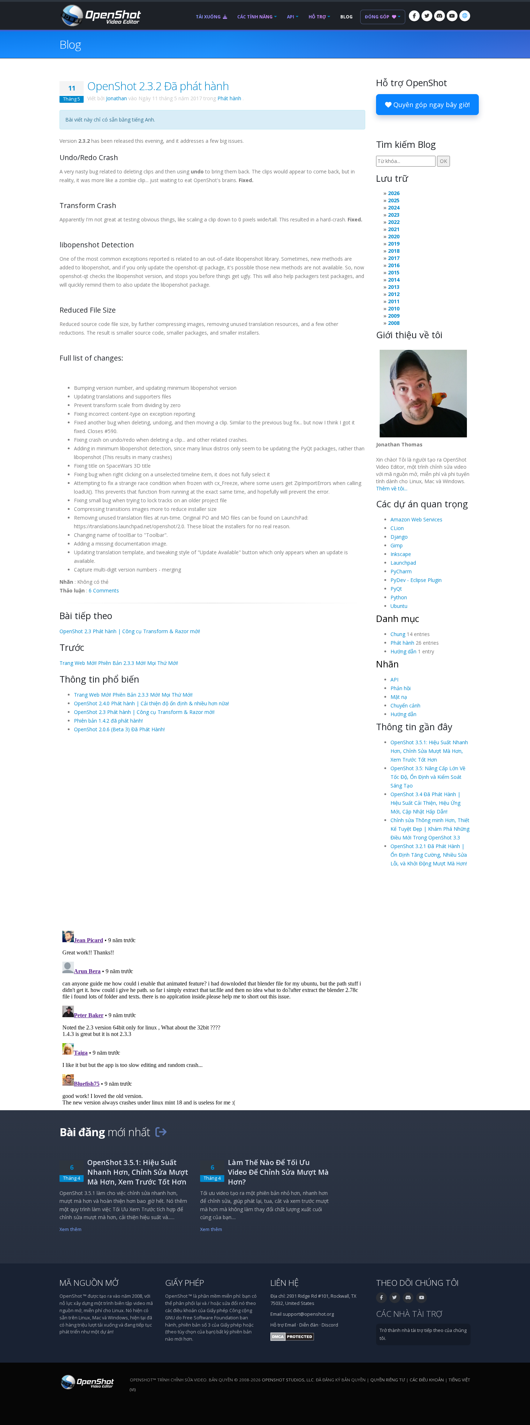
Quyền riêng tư (387, 1379)
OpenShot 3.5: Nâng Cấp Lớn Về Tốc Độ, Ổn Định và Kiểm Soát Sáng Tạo (427, 777)
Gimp (396, 545)
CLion (397, 528)
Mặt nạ (398, 696)
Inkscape (400, 554)
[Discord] (439, 15)
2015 (393, 272)
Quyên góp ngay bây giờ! (431, 104)
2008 (393, 322)
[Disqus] (212, 831)
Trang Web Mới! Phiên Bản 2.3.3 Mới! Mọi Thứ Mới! (118, 662)
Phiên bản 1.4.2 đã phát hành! (108, 720)
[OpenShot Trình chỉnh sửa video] (86, 1382)
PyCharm (401, 571)
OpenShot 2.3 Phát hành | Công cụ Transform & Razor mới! (129, 631)
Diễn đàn (308, 1325)
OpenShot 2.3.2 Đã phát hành (158, 85)
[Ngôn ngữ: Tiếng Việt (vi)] (464, 15)
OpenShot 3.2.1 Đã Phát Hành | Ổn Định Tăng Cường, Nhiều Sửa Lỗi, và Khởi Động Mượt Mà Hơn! (428, 855)
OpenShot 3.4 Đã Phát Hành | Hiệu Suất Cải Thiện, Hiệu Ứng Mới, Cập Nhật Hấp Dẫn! (425, 803)
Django (399, 536)
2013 (393, 286)
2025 (393, 200)
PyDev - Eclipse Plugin (416, 580)
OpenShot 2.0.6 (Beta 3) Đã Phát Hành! (119, 729)
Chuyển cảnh (405, 705)
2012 (393, 294)
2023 (393, 214)
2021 (393, 229)
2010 (393, 308)
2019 (393, 243)
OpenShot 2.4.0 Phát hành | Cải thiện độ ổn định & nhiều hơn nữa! (151, 703)
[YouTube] (452, 15)
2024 (393, 207)
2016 (393, 265)
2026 (393, 193)
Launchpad (403, 562)
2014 (393, 279)
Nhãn (387, 664)
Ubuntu (398, 606)
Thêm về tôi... (391, 488)
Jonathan (116, 98)
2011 (393, 301)
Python (398, 597)
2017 (393, 258)
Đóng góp (377, 17)
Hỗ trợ (317, 17)
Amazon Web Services (416, 519)
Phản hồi (400, 688)
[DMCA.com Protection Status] (292, 1336)
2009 (393, 315)
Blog (346, 17)
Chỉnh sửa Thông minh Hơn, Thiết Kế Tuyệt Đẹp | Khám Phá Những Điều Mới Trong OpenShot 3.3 (429, 829)
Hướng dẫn (403, 651)
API (290, 17)
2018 (393, 250)
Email (290, 1325)
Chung (397, 634)
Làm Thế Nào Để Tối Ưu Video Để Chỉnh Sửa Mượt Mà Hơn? (278, 1172)
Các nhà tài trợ (409, 1313)
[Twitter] (426, 15)
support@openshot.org (308, 1314)
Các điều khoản (427, 1379)
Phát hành (229, 98)
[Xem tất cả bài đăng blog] (160, 1131)
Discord (330, 1325)
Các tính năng (255, 17)
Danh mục (397, 618)
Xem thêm (70, 1229)
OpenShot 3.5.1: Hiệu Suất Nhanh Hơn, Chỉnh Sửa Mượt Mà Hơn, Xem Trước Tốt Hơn (429, 751)
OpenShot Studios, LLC (288, 1379)
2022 (393, 222)
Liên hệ (284, 1282)
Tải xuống (209, 17)
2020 (393, 236)
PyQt (396, 588)
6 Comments (104, 590)
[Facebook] (414, 15)
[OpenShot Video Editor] (100, 15)
